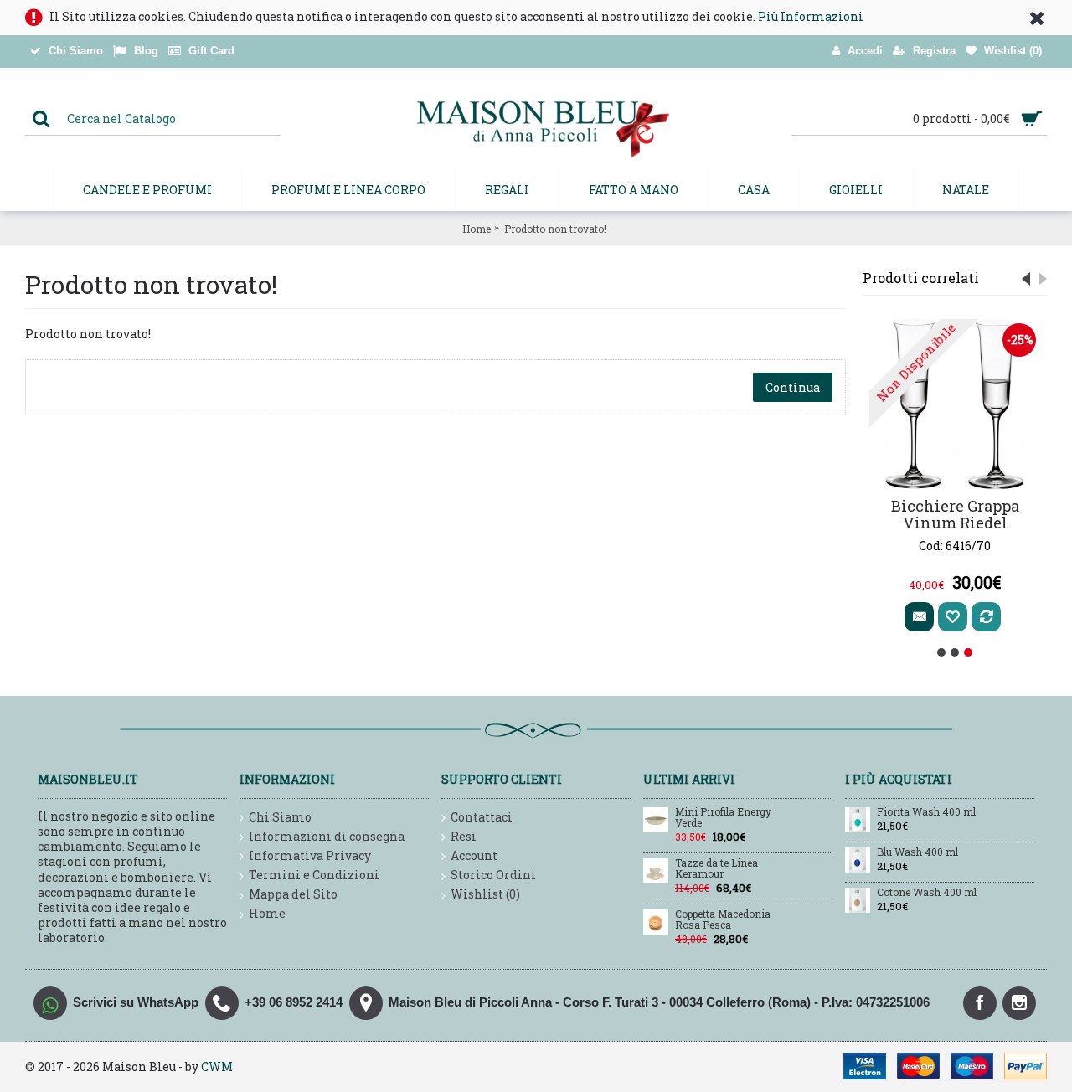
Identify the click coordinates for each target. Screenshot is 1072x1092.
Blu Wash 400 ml (917, 852)
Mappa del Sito (293, 894)
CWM (217, 1066)
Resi (464, 836)
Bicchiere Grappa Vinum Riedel (955, 514)
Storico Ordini (493, 875)
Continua (792, 387)
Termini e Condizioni (314, 875)
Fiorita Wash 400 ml (926, 812)
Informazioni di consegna (327, 836)
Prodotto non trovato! (555, 228)
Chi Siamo (280, 817)
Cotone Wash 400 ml (927, 893)
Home (476, 228)
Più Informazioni (810, 16)
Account (474, 855)
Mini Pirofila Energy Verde (723, 817)
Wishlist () (485, 894)
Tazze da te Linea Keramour (716, 869)
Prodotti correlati (921, 277)
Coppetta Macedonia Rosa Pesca (722, 920)
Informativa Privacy (310, 855)
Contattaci (482, 817)
